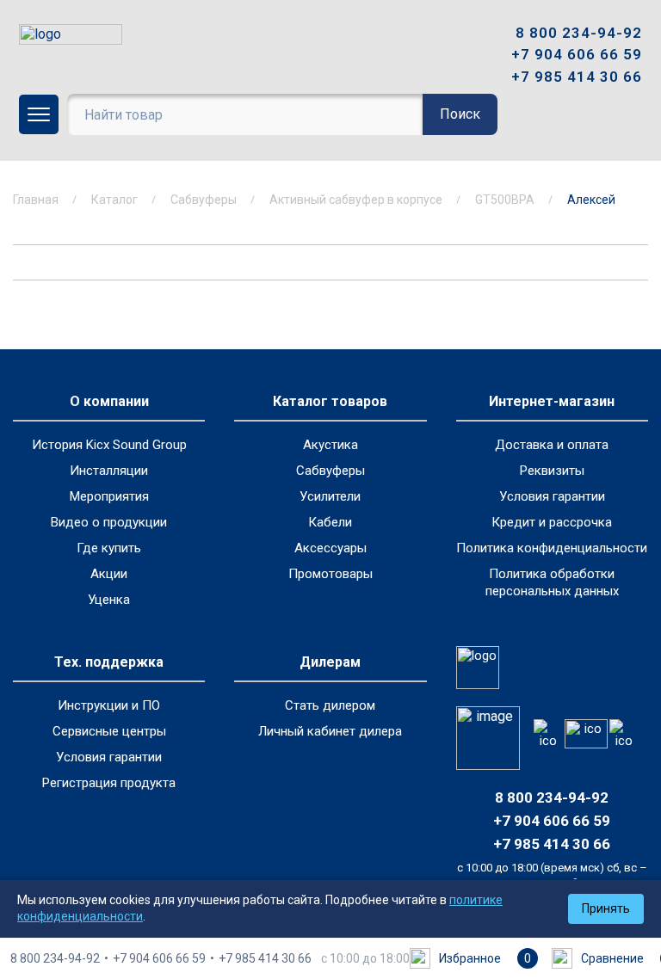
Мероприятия (109, 496)
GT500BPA (504, 199)
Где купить (109, 548)
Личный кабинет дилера (330, 731)
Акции (108, 574)
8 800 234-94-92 (579, 32)
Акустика (330, 445)
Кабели (330, 522)
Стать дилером (330, 705)
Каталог (114, 199)
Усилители (330, 496)
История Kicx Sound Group (109, 445)
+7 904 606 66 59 (576, 54)
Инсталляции (109, 470)
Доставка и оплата (551, 445)
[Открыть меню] (39, 114)
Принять (606, 908)
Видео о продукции (109, 522)
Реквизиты (552, 470)
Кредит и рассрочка (551, 522)
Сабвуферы (203, 199)
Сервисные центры (109, 731)
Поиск (460, 114)
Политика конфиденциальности (551, 548)
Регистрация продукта (109, 783)
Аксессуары (330, 548)
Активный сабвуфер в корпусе (355, 199)
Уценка (109, 599)
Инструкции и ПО (109, 705)
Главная (36, 199)
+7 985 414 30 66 (576, 76)
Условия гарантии (552, 496)
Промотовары (330, 574)
